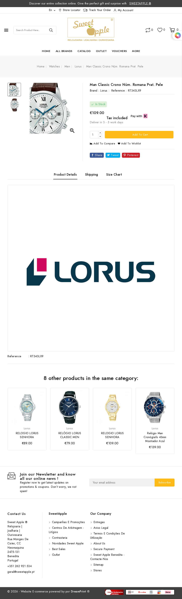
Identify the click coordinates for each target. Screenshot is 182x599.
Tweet (115, 155)
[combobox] (30, 30)
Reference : (119, 91)
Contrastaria (59, 538)
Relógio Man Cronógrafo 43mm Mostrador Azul (155, 437)
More (136, 51)
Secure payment (103, 549)
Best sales (58, 549)
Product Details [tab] (65, 174)
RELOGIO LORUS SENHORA (27, 435)
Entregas (99, 522)
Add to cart (140, 135)
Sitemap (98, 565)
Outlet (101, 51)
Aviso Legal (100, 528)
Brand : (94, 91)
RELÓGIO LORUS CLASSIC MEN (69, 435)
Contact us (16, 514)
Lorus (103, 91)
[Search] (51, 30)
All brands (64, 51)
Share (98, 155)
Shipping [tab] (91, 174)
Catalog (84, 51)
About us (99, 543)
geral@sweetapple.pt (20, 572)
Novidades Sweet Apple (67, 543)
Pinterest (132, 155)
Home (46, 51)
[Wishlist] (159, 30)
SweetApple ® (140, 3)
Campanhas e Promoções (68, 522)
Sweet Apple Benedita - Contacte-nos (107, 557)
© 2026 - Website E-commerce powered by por (48, 591)
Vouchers (119, 51)
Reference (14, 356)
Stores (97, 570)
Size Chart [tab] (114, 174)
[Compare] (147, 30)
